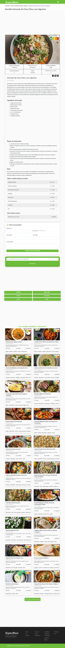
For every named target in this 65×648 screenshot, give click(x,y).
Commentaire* (9, 241)
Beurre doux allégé (22, 405)
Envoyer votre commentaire (32, 250)
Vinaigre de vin (47, 403)
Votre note (35, 230)
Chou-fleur (58, 458)
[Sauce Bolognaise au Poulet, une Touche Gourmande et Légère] (47, 495)
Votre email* (9, 235)
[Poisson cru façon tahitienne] (47, 550)
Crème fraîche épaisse (51, 458)
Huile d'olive (49, 351)
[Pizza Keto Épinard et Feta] (18, 522)
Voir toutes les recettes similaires (32, 599)
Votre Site (35, 235)
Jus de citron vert (45, 567)
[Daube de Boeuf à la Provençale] (18, 414)
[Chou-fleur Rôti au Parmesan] (18, 495)
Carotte (19, 351)
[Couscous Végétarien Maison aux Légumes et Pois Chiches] (47, 414)
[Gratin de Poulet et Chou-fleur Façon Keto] (47, 441)
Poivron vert (24, 484)
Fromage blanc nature (59, 377)
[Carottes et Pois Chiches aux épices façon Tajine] (47, 334)
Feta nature (13, 540)
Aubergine (18, 377)
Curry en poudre (47, 377)
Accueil (7, 6)
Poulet (44, 458)
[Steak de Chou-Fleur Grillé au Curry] (18, 550)
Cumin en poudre (55, 351)
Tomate (20, 458)
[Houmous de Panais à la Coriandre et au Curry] (47, 360)
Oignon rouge (45, 486)
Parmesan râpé (17, 512)
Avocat (17, 458)
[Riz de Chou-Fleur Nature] (18, 576)
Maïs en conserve (58, 403)
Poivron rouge (24, 351)
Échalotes (53, 403)
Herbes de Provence (29, 512)
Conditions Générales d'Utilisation (47, 633)
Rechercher (33, 263)
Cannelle (39, 351)
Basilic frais (56, 486)
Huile (24, 567)
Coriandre (15, 351)
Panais (52, 377)
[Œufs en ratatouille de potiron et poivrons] (18, 467)
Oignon (7, 351)
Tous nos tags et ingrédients (37, 633)
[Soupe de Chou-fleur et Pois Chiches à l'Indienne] (47, 576)
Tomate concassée (22, 431)
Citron (24, 458)
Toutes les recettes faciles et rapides (18, 6)
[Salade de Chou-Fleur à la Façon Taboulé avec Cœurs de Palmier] (47, 467)
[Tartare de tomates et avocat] (18, 441)
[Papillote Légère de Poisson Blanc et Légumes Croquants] (47, 522)
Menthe (10, 351)
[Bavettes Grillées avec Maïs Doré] (47, 386)
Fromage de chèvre (24, 377)
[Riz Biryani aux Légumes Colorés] (18, 334)
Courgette (49, 432)
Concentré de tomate (48, 593)
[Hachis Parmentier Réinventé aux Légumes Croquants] (18, 386)
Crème (30, 377)
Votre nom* (9, 228)
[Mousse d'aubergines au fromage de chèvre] (18, 360)
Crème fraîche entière (28, 540)
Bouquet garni (29, 431)
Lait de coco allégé (57, 567)
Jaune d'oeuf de (20, 540)
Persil (28, 405)
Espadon (51, 567)
